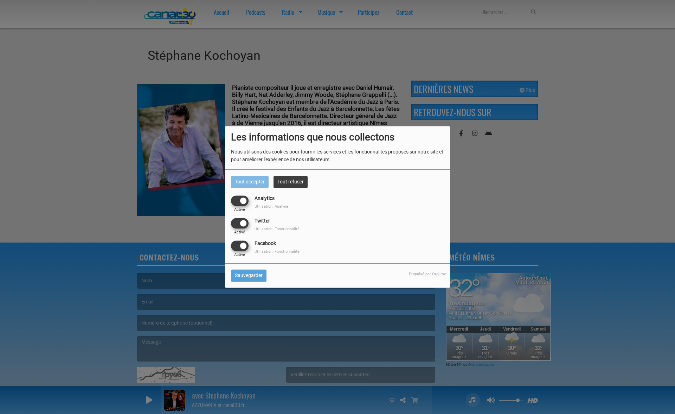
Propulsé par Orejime (427, 274)
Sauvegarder (249, 275)
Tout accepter (250, 181)
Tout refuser (290, 181)
